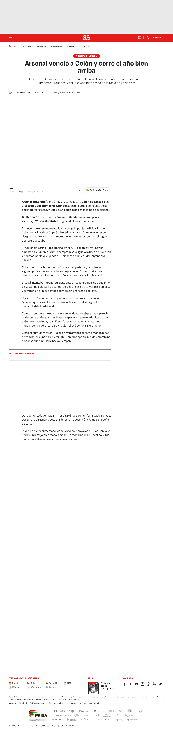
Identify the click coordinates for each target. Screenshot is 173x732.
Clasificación (56, 46)
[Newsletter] (139, 37)
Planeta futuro (118, 715)
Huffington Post (63, 715)
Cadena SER (111, 711)
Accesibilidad (94, 703)
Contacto (12, 703)
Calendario (71, 46)
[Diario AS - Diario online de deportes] (86, 37)
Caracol (139, 711)
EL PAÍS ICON (96, 719)
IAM (11, 188)
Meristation (132, 719)
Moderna (71, 719)
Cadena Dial (96, 715)
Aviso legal (23, 703)
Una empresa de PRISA (38, 714)
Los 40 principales (71, 711)
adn (129, 711)
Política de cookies (56, 703)
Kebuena (129, 715)
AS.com (120, 711)
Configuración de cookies (76, 703)
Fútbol (12, 46)
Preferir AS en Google (100, 190)
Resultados (41, 46)
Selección (85, 46)
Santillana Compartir (99, 711)
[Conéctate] (147, 37)
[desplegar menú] (10, 37)
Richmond (57, 719)
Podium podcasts (84, 719)
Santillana (84, 711)
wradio (77, 715)
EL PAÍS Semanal (106, 715)
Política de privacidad (38, 703)
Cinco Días (87, 715)
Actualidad (27, 46)
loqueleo (119, 719)
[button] (80, 190)
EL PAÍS (59, 711)
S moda (107, 719)
